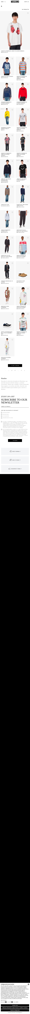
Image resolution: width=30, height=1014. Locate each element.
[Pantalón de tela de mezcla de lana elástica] (23, 219)
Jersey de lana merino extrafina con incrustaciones (6, 180)
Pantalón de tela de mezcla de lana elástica (22, 231)
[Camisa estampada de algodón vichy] (7, 219)
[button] (15, 365)
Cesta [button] (26, 1)
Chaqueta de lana (5, 204)
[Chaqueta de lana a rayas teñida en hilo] (23, 194)
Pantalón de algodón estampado (6, 358)
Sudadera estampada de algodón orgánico (6, 103)
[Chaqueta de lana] (7, 194)
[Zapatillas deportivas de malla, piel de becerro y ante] (7, 321)
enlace (21, 427)
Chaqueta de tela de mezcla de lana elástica (6, 256)
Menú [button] (2, 1)
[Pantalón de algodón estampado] (7, 347)
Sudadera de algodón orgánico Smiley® (6, 128)
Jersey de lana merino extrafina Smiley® (22, 179)
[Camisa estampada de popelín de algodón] (23, 245)
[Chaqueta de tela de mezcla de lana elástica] (7, 245)
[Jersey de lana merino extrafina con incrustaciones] (7, 168)
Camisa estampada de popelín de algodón (21, 256)
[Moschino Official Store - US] (15, 2)
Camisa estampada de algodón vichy (5, 231)
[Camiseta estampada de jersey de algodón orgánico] (15, 30)
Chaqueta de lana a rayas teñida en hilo (22, 205)
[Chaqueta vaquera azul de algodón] (7, 270)
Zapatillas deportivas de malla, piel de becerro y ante (6, 333)
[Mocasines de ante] (23, 270)
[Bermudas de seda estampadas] (7, 296)
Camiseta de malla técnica (7, 76)
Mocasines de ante (21, 281)
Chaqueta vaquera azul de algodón (7, 282)
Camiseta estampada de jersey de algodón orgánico (12, 51)
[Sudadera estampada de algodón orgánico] (7, 91)
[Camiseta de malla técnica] (7, 66)
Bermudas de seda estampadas (5, 307)
